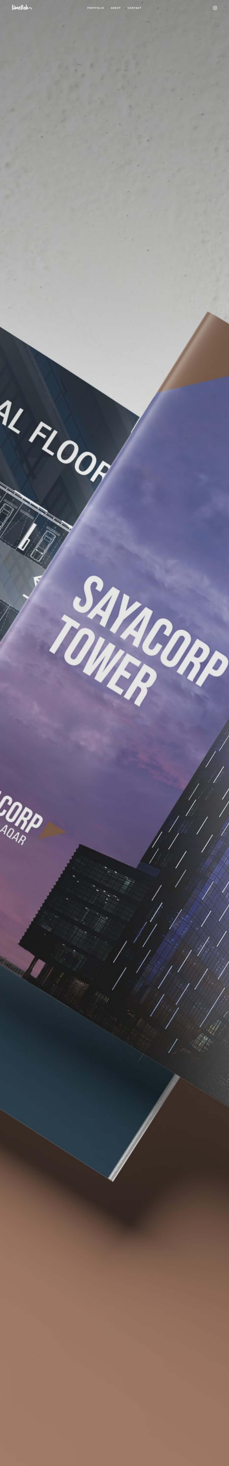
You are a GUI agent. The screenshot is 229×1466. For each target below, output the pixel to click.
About (116, 7)
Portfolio (95, 7)
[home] (22, 7)
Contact (134, 7)
